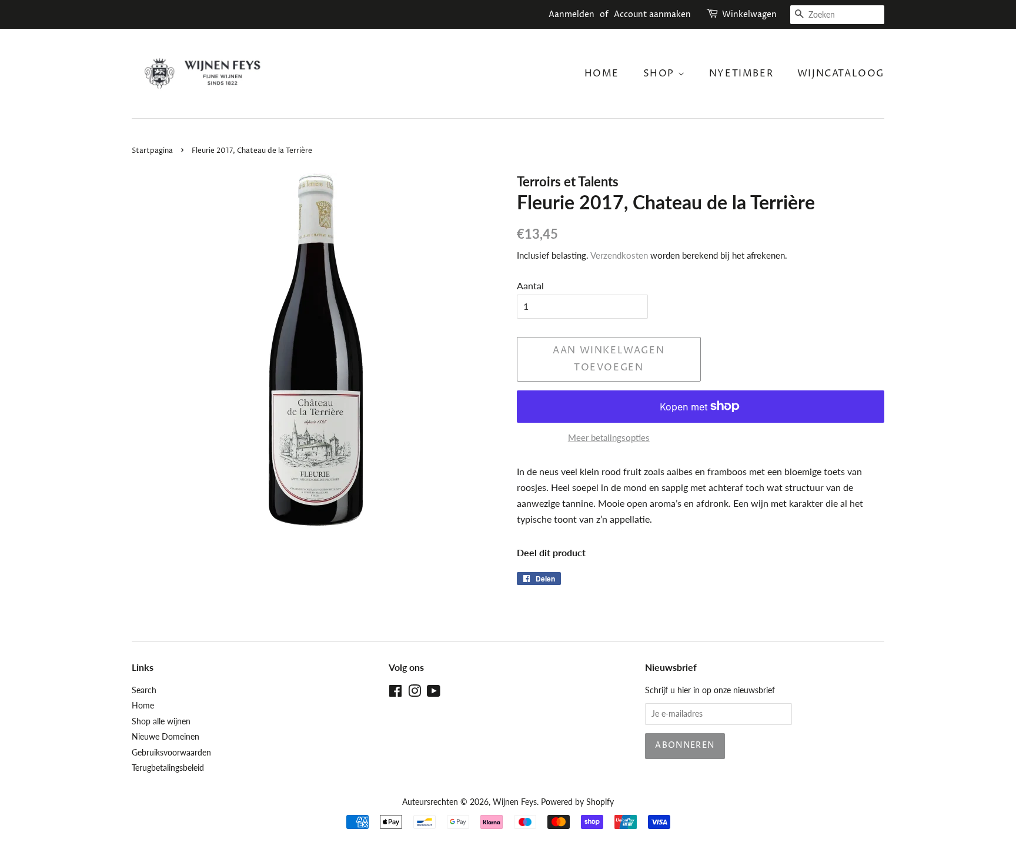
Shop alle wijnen (161, 721)
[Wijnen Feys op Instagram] (414, 693)
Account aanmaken (652, 14)
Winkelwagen (749, 14)
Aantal (530, 285)
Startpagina (152, 151)
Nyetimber (741, 73)
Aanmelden (571, 14)
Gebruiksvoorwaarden (171, 752)
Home (601, 73)
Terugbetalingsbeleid (168, 768)
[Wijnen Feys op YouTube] (433, 693)
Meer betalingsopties (609, 437)
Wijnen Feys (515, 802)
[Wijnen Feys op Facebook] (395, 693)
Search (144, 690)
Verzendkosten (619, 255)
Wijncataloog (840, 73)
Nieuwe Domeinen (165, 736)
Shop (660, 73)
